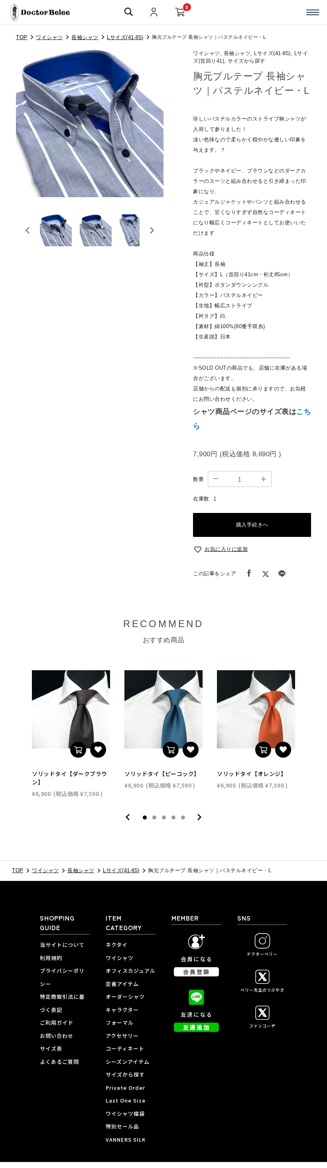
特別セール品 (122, 1126)
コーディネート (125, 1048)
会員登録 (196, 972)
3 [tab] (164, 818)
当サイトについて (62, 944)
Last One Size (126, 1100)
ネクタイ (117, 944)
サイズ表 (51, 1048)
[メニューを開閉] (312, 12)
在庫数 (201, 499)
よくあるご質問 (59, 1061)
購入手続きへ (252, 525)
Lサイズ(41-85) (125, 37)
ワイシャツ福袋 (125, 1113)
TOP (22, 37)
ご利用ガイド (56, 1022)
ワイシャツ (49, 37)
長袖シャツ (84, 37)
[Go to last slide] (28, 230)
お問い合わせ (56, 1035)
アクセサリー (122, 1035)
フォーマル (120, 1022)
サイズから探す (125, 1074)
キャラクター (122, 1010)
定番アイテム (122, 984)
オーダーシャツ (125, 996)
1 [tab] (145, 818)
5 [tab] (183, 818)
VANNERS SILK (126, 1139)
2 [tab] (154, 818)
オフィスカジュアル (131, 970)
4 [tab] (173, 818)
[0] (180, 12)
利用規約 (51, 958)
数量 (198, 479)
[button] (56, 230)
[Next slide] (152, 230)
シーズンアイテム (128, 1061)
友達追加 (196, 1027)
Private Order (125, 1087)
